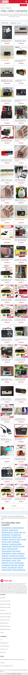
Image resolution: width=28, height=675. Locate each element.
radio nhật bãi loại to (6, 534)
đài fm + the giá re (16, 551)
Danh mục (2, 610)
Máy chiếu (2, 652)
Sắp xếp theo (13, 23)
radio (21, 532)
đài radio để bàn (15, 542)
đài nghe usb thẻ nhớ (6, 553)
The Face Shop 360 (14, 670)
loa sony (18, 539)
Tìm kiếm (23, 5)
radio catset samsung (19, 563)
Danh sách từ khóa (5, 620)
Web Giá (25, 670)
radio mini (4, 549)
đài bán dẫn (14, 537)
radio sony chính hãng (6, 551)
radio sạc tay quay (14, 556)
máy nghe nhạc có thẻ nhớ (18, 546)
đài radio (9, 542)
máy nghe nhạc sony (13, 530)
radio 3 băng (21, 565)
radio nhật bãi (5, 530)
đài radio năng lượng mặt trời (19, 558)
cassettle (14, 553)
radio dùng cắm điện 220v (7, 532)
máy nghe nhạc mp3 (16, 534)
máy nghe (24, 539)
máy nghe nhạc (5, 544)
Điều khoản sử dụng (5, 604)
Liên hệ (2, 632)
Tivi (1, 639)
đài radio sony (5, 563)
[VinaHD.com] (6, 1)
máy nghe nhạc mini (12, 567)
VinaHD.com (13, 673)
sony (24, 532)
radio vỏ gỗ (20, 567)
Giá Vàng (21, 670)
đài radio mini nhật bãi (6, 570)
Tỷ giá (8, 670)
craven (18, 560)
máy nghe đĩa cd (20, 553)
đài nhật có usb (5, 556)
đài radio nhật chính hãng (18, 527)
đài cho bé (4, 542)
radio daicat (21, 556)
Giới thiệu (2, 597)
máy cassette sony (6, 565)
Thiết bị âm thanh (4, 646)
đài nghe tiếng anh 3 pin (7, 558)
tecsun (19, 537)
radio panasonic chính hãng (15, 544)
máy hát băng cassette (7, 546)
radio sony (14, 560)
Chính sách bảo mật (5, 601)
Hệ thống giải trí (8, 7)
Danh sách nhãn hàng (5, 613)
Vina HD (19, 673)
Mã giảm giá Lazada (5, 626)
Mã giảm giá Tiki (4, 623)
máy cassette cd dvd (6, 537)
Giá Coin (2, 671)
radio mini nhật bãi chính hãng (18, 570)
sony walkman (5, 539)
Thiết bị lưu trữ (4, 649)
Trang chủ (2, 7)
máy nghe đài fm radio (6, 527)
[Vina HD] (6, 580)
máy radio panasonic (6, 560)
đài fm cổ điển (14, 565)
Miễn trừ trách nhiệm (5, 607)
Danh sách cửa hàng (5, 616)
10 (22, 508)
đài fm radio (4, 567)
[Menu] (26, 1)
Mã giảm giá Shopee (5, 629)
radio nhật (16, 532)
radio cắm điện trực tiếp (12, 549)
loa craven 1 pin (12, 539)
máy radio (11, 563)
